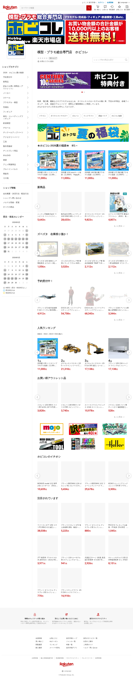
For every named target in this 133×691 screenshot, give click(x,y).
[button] (124, 2)
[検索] (89, 7)
